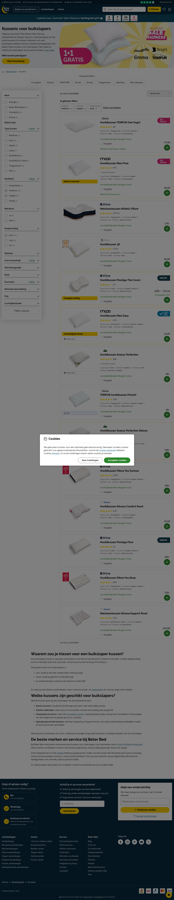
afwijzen (55, 453)
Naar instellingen (90, 460)
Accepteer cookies (117, 460)
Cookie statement (107, 450)
